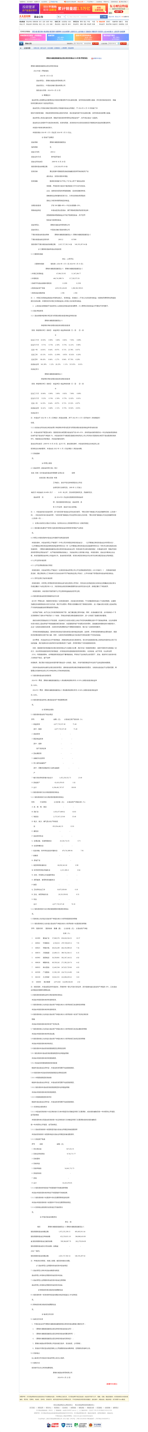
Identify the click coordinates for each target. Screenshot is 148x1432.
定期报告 (57, 48)
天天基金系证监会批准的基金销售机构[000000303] (56, 1413)
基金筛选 (57, 24)
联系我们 (57, 1407)
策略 (81, 24)
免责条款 (73, 1407)
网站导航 (123, 2)
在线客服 (107, 1407)
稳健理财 (115, 21)
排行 (40, 21)
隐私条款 (81, 1407)
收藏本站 (22, 2)
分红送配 (50, 48)
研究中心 (48, 1407)
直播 (93, 24)
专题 (93, 21)
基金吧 (89, 24)
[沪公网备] (95, 1425)
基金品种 (29, 24)
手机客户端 (54, 2)
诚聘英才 (116, 1407)
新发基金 (35, 24)
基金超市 (102, 24)
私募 (51, 24)
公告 (47, 24)
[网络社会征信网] (66, 1425)
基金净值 (29, 21)
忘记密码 (44, 2)
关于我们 (32, 1407)
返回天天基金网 (71, 2)
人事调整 (64, 48)
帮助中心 (106, 2)
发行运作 (43, 48)
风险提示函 (90, 1407)
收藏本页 (125, 16)
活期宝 (108, 21)
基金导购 (109, 24)
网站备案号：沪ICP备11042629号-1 (98, 1418)
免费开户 (37, 2)
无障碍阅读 (114, 2)
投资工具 (57, 21)
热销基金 (121, 24)
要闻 (81, 21)
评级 (51, 21)
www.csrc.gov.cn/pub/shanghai (83, 1416)
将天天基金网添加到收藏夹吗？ (84, 1405)
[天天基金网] (25, 17)
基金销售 (71, 48)
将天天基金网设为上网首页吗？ (63, 1405)
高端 (126, 21)
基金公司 (118, 16)
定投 (44, 21)
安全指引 (65, 1407)
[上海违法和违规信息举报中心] (80, 1425)
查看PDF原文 (97, 58)
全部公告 (36, 48)
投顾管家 (35, 21)
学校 (88, 21)
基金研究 (76, 24)
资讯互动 (76, 21)
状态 (40, 24)
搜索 (104, 16)
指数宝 (121, 21)
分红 (44, 24)
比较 (69, 21)
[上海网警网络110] (52, 1425)
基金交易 (80, 2)
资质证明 (40, 1407)
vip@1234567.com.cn (69, 1410)
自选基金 (99, 2)
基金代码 (111, 16)
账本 (69, 24)
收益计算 (64, 24)
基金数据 (22, 21)
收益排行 (115, 24)
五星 (126, 24)
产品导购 (90, 2)
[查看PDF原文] (111, 1384)
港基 (47, 21)
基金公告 (38, 17)
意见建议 (99, 1407)
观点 (85, 21)
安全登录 (30, 2)
